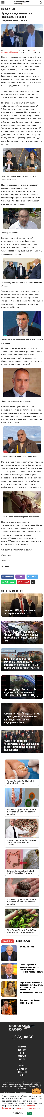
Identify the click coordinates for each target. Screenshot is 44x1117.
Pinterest (25, 582)
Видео (22, 1075)
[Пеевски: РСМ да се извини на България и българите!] (22, 605)
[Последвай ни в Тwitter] (31, 1037)
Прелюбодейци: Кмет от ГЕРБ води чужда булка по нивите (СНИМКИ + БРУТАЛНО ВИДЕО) (21, 692)
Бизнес (22, 1059)
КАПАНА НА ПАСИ (27, 946)
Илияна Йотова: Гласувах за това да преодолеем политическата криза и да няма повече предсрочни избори (22, 718)
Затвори (18, 1113)
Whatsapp (9, 582)
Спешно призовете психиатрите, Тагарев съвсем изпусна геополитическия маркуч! (31, 968)
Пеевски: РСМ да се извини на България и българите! (20, 611)
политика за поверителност (27, 1108)
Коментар (22, 1049)
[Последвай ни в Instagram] (19, 1037)
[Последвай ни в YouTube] (25, 1037)
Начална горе (8, 9)
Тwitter (34, 576)
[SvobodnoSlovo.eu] (22, 1028)
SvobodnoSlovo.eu (9, 52)
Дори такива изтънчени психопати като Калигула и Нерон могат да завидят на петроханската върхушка (31, 987)
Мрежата (22, 1065)
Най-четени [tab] (7, 941)
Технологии (22, 1072)
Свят (22, 1053)
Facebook (9, 576)
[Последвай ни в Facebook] (14, 1037)
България (22, 1046)
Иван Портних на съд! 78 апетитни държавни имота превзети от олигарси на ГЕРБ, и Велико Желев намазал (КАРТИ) (21, 663)
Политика (22, 1056)
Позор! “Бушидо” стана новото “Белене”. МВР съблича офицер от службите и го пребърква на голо (21, 636)
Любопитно (22, 1068)
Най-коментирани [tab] (23, 941)
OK (29, 1113)
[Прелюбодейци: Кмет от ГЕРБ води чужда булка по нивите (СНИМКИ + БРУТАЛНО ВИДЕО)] (22, 687)
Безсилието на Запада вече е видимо (30, 1001)
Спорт (22, 1062)
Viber (22, 576)
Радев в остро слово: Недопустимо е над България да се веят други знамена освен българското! (21, 745)
